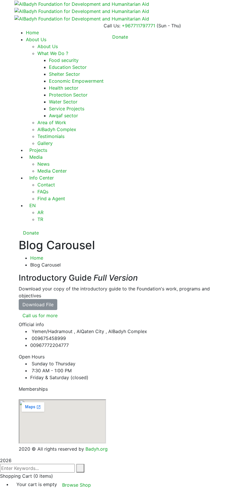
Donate (30, 233)
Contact (46, 185)
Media (36, 157)
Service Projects (66, 109)
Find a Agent (51, 198)
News (43, 164)
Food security (64, 60)
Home (36, 258)
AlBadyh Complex (56, 129)
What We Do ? (52, 53)
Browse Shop (76, 485)
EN (32, 205)
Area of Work (51, 122)
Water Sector (63, 102)
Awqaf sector (63, 115)
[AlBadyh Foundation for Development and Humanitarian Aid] (81, 3)
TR (40, 219)
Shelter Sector (64, 74)
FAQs (42, 191)
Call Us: (112, 26)
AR (40, 212)
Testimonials (50, 136)
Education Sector (68, 67)
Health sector (63, 88)
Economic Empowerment (76, 81)
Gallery (45, 143)
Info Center (41, 178)
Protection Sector (68, 95)
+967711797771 (138, 26)
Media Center (52, 171)
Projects (38, 150)
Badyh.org (96, 449)
